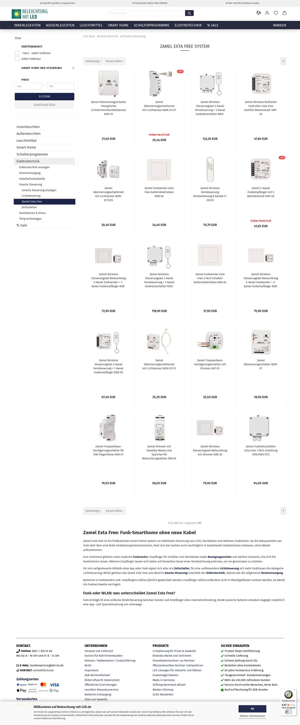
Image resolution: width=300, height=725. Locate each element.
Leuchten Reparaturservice (102, 689)
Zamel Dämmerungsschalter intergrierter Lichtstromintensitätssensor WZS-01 (108, 108)
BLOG (88, 665)
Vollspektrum (194, 665)
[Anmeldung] (267, 13)
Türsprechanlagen (30, 218)
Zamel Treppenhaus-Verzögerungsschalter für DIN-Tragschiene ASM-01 (108, 450)
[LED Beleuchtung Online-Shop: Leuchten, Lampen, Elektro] (30, 14)
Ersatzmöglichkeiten (165, 675)
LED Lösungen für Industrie (169, 670)
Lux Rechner (187, 660)
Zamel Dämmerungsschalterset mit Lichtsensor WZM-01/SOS (108, 194)
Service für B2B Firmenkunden (103, 655)
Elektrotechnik (188, 25)
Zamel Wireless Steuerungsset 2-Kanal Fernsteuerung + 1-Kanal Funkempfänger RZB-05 (108, 366)
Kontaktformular (43, 670)
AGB (87, 675)
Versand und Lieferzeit (99, 651)
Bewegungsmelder (220, 557)
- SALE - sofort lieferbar (36, 53)
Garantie (102, 699)
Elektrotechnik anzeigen (34, 167)
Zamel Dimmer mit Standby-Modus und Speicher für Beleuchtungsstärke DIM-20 (159, 452)
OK (252, 708)
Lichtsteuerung (229, 568)
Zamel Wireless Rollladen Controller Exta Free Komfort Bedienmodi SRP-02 (260, 108)
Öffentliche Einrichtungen (101, 684)
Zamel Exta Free (32, 201)
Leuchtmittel (91, 25)
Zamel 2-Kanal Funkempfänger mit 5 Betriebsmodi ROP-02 (260, 192)
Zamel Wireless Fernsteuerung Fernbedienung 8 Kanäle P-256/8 (210, 194)
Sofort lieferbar (31, 59)
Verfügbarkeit (32, 46)
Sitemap (168, 689)
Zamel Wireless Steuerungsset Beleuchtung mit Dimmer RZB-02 (210, 450)
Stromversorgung (272, 573)
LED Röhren (194, 670)
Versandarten (26, 699)
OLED (156, 694)
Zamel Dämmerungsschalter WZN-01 (261, 364)
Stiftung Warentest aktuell (169, 684)
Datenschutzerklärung (53, 718)
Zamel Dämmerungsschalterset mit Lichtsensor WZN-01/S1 (159, 364)
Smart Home (118, 25)
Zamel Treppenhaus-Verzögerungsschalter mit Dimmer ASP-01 (210, 364)
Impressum (92, 670)
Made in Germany (164, 680)
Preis (25, 79)
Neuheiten (166, 694)
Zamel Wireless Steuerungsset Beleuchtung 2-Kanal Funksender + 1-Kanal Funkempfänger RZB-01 (108, 281)
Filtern (44, 96)
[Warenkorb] (284, 13)
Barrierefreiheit (100, 675)
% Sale (212, 25)
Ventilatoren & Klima (32, 213)
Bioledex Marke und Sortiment (172, 655)
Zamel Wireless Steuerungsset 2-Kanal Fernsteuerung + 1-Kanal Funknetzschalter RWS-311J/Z (159, 281)
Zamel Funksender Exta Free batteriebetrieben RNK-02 (159, 192)
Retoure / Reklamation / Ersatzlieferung (110, 660)
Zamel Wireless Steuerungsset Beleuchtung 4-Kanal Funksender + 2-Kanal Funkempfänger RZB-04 (261, 281)
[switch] (288, 712)
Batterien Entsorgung (98, 694)
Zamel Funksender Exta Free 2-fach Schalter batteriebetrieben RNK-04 (210, 278)
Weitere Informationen (252, 716)
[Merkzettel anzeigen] (276, 13)
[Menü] (294, 690)
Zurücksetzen (44, 104)
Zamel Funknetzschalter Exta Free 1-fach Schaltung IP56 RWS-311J (260, 450)
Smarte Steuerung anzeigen (39, 190)
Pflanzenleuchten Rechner (169, 665)
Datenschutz (112, 680)
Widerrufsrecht (94, 680)
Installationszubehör (32, 178)
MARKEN (279, 25)
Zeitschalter (181, 568)
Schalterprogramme (151, 25)
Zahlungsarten (27, 679)
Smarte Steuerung (176, 573)
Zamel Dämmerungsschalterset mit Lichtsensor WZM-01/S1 (159, 106)
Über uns (90, 699)
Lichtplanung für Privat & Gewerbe (174, 651)
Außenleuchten (60, 25)
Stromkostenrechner (165, 660)
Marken (157, 689)
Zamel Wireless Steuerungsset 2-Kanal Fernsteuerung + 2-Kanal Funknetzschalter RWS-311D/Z (210, 108)
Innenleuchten (27, 25)
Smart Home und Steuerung (41, 68)
